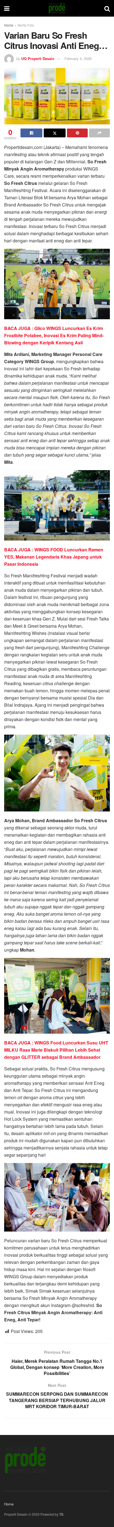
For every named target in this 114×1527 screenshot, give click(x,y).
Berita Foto (26, 25)
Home (8, 25)
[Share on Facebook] (31, 133)
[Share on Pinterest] (77, 133)
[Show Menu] (6, 8)
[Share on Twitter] (55, 133)
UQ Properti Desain (37, 58)
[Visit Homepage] (56, 8)
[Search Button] (107, 8)
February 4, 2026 (78, 58)
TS (61, 1514)
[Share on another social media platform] (99, 133)
